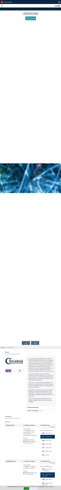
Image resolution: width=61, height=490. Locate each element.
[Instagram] (9, 370)
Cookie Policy (34, 488)
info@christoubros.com (31, 441)
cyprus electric (8, 2)
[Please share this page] (20, 370)
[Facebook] (7, 370)
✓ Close (26, 488)
